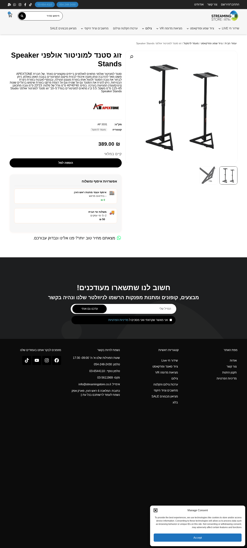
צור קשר (212, 4)
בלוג (175, 402)
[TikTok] (31, 4)
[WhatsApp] (15, 4)
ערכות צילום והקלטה (165, 384)
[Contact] (10, 4)
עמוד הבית (231, 43)
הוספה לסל (65, 162)
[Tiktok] (26, 360)
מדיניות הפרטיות (118, 319)
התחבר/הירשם (230, 4)
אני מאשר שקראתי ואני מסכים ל (138, 320)
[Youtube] (36, 360)
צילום (174, 378)
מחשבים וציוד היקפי (96, 28)
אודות (233, 360)
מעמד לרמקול (191, 43)
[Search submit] (22, 16)
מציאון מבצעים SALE (63, 28)
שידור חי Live (169, 360)
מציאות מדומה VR (171, 28)
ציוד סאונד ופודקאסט (165, 366)
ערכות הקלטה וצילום (125, 28)
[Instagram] (20, 4)
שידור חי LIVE (230, 28)
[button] (155, 510)
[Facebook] (25, 4)
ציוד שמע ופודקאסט (202, 28)
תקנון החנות (229, 372)
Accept (197, 537)
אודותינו (199, 4)
